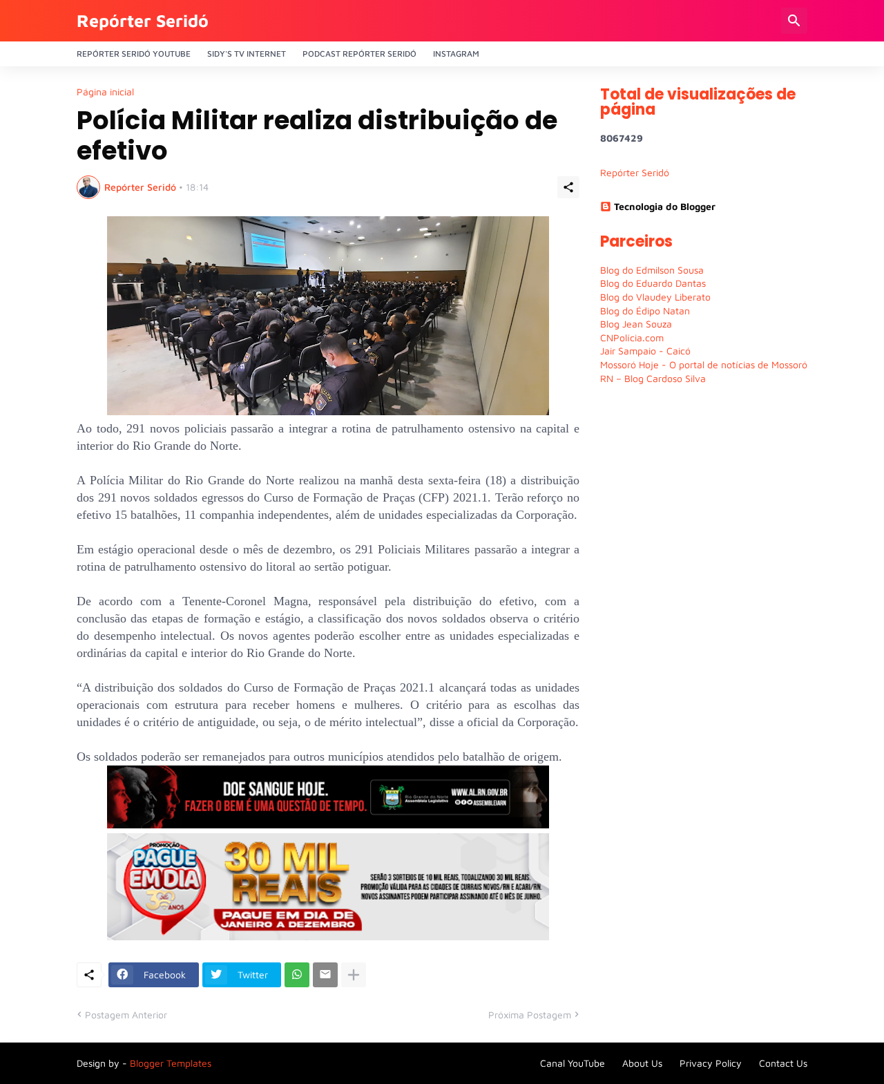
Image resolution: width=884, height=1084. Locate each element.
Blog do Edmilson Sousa (652, 270)
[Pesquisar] (794, 21)
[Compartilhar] (568, 187)
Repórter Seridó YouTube (134, 53)
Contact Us (783, 1063)
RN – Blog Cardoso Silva (653, 378)
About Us (642, 1063)
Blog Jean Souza (636, 324)
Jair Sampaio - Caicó (645, 350)
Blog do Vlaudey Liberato (655, 297)
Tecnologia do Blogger (664, 206)
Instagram (456, 53)
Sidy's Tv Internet (246, 53)
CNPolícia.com (632, 337)
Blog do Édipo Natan (645, 310)
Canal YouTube (572, 1063)
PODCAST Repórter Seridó (359, 53)
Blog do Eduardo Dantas (653, 283)
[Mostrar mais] (353, 974)
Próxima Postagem (529, 1014)
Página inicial (105, 92)
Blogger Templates (170, 1063)
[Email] (325, 974)
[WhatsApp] (297, 974)
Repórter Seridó (143, 20)
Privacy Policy (711, 1063)
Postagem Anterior (126, 1014)
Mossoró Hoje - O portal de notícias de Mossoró (703, 364)
